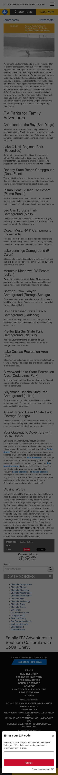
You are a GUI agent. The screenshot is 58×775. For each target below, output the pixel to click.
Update (29, 763)
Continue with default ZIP (43, 769)
